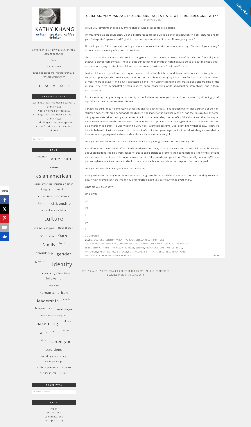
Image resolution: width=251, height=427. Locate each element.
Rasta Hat (149, 251)
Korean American (54, 292)
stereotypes (143, 239)
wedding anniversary (53, 356)
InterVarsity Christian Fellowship (54, 275)
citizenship (61, 203)
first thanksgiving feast (119, 247)
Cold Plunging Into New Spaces (54, 122)
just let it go (174, 247)
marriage (64, 309)
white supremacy (47, 367)
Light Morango (130, 275)
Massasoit (91, 251)
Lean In (66, 299)
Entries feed (54, 412)
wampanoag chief (96, 255)
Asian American (53, 176)
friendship (44, 253)
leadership (48, 301)
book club (60, 189)
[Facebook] (4, 199)
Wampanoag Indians (120, 255)
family (48, 245)
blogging (45, 189)
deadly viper (44, 228)
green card (42, 261)
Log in (54, 408)
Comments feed (54, 416)
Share (215, 255)
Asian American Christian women (53, 183)
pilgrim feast (119, 251)
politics (66, 321)
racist (66, 330)
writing (64, 373)
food (62, 243)
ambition (41, 156)
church (42, 203)
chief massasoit (128, 243)
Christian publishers (53, 196)
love (51, 308)
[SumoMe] (4, 236)
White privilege (53, 361)
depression (65, 227)
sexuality (40, 340)
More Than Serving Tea (53, 315)
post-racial (135, 251)
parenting (122, 239)
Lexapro (40, 308)
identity (109, 239)
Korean (54, 285)
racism (55, 331)
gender (64, 254)
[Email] (4, 227)
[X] (4, 209)
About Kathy (54, 66)
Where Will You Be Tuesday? (54, 110)
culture (99, 239)
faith (62, 235)
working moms (48, 373)
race (132, 239)
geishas (139, 247)
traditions (157, 239)
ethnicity (98, 247)
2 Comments (92, 235)
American (61, 159)
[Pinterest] (4, 218)
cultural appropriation (153, 243)
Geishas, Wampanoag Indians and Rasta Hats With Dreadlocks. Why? (152, 16)
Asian (54, 167)
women (66, 367)
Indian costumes (156, 247)
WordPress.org (54, 420)
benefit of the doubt (104, 243)
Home (54, 60)
